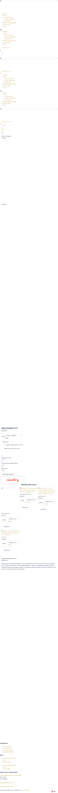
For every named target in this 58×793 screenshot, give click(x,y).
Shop (3, 129)
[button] (29, 30)
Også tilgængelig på (8, 474)
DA (54, 791)
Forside (5, 13)
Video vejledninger (10, 19)
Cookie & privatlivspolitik (6, 786)
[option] (30, 53)
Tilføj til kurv (5, 442)
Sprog (3, 436)
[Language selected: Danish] (29, 53)
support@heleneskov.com (7, 782)
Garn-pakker (6, 24)
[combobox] (53, 791)
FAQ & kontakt (9, 17)
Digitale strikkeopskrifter (9, 23)
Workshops (8, 21)
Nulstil (6, 438)
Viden (4, 15)
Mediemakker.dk (24, 790)
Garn (4, 26)
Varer (3, 132)
